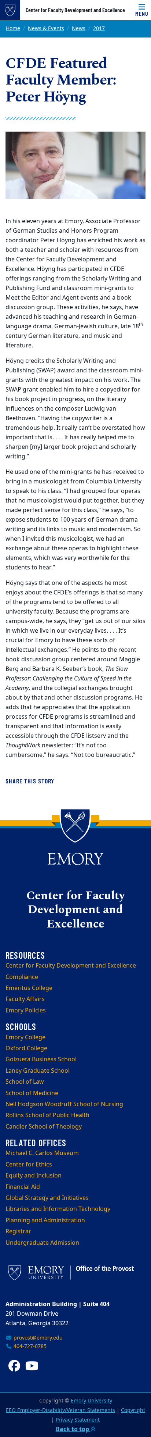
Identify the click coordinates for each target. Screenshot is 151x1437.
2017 (99, 28)
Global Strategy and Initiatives (47, 1198)
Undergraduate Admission (42, 1242)
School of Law (24, 1081)
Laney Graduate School (37, 1070)
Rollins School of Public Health (47, 1115)
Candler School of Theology (43, 1126)
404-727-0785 (29, 1346)
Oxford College (26, 1048)
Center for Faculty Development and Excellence (75, 10)
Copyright (133, 1410)
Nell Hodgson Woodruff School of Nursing (64, 1104)
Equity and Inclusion (33, 1175)
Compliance (21, 977)
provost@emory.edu (37, 1338)
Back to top (73, 1429)
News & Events (46, 28)
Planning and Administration (45, 1220)
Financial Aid (22, 1187)
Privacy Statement (78, 1420)
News (78, 28)
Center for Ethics (28, 1164)
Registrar (18, 1231)
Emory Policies (25, 1010)
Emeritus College (28, 988)
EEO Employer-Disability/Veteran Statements (60, 1410)
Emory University (91, 1401)
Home (13, 28)
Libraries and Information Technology (57, 1209)
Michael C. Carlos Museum (42, 1153)
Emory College (25, 1037)
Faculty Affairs (25, 999)
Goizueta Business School (41, 1059)
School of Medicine (31, 1093)
